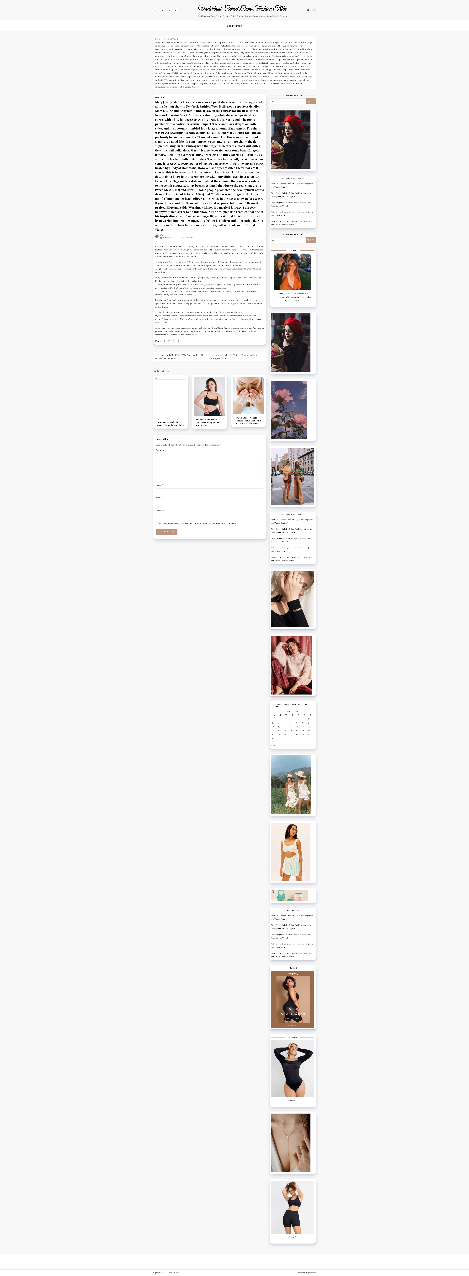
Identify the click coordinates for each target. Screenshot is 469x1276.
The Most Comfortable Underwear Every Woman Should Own (207, 422)
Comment (160, 450)
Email (159, 497)
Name (159, 485)
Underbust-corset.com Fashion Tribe (242, 9)
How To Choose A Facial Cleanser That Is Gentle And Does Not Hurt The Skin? (248, 420)
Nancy (162, 235)
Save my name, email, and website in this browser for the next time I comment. (198, 523)
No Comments (187, 238)
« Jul (273, 745)
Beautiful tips (161, 97)
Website (160, 510)
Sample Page (234, 25)
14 (297, 727)
